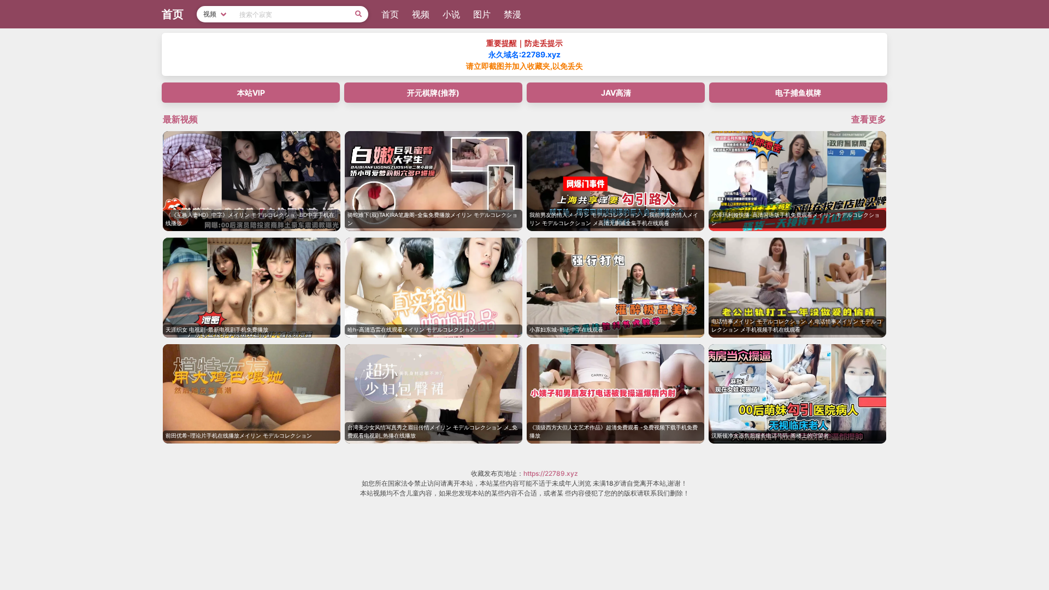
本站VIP (251, 92)
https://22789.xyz (550, 473)
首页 (390, 14)
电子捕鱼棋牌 (798, 92)
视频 (420, 14)
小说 (451, 14)
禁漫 (512, 14)
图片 (482, 14)
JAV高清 (616, 92)
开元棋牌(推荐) (433, 92)
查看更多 (868, 119)
